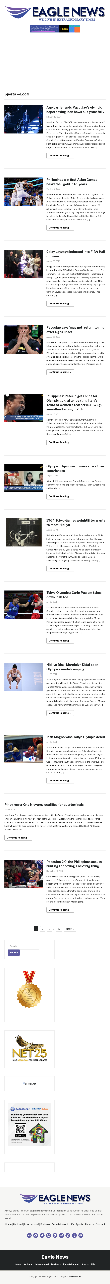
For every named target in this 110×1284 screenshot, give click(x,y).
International (31, 1224)
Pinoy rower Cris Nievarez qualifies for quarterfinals (44, 804)
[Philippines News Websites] (29, 992)
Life (72, 1224)
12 (59, 929)
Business (45, 1224)
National (18, 1224)
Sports (79, 1224)
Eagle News (55, 1257)
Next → (70, 929)
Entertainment (60, 1224)
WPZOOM (76, 1276)
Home (8, 1224)
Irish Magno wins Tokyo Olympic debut (75, 737)
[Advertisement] (55, 57)
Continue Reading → (60, 155)
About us (89, 1224)
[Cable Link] (29, 1124)
